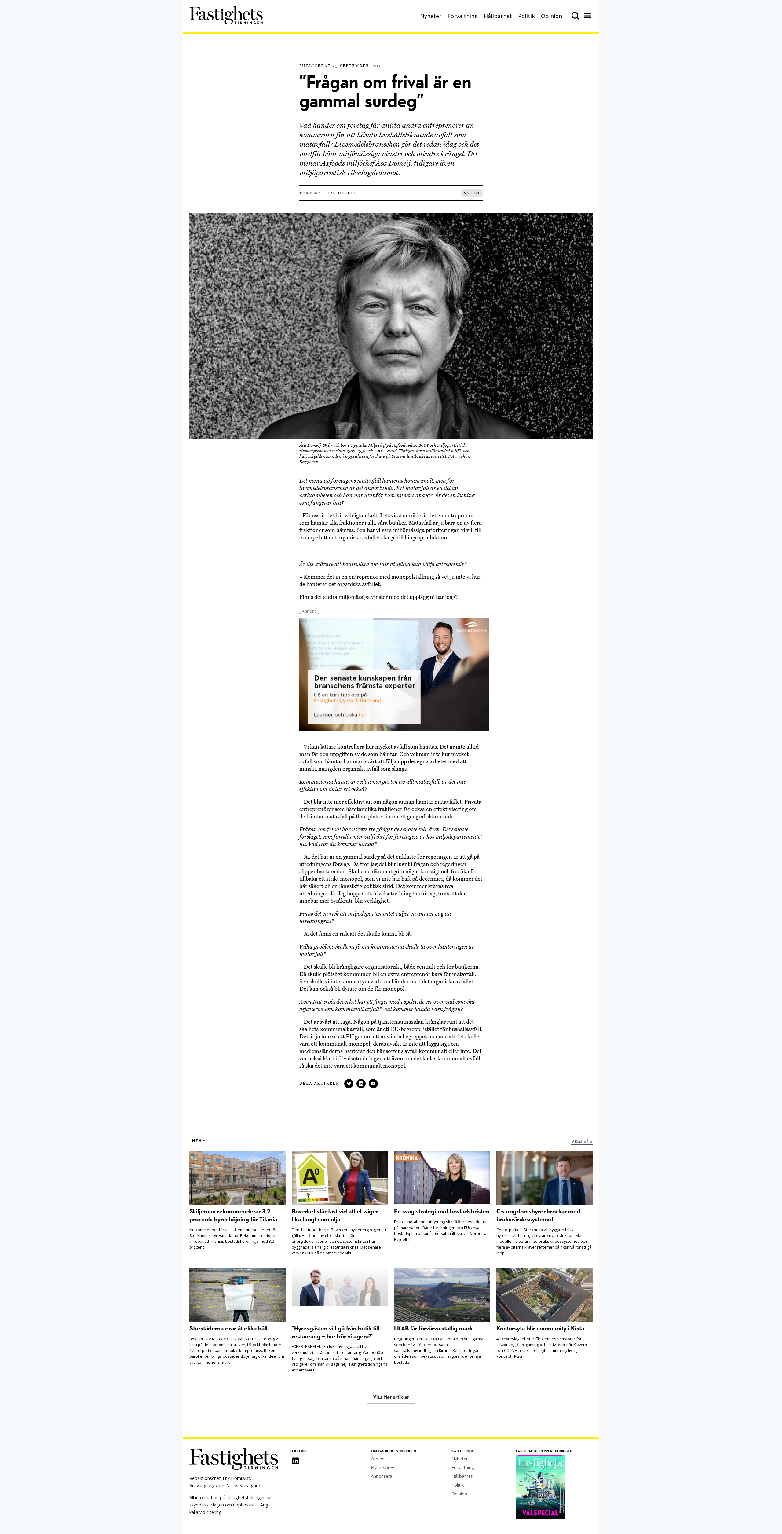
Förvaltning (463, 16)
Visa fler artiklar (391, 1397)
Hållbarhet (498, 16)
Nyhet (472, 193)
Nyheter (430, 16)
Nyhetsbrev (382, 1467)
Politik (526, 16)
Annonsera (381, 1476)
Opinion (551, 16)
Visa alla (582, 1140)
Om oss (378, 1459)
